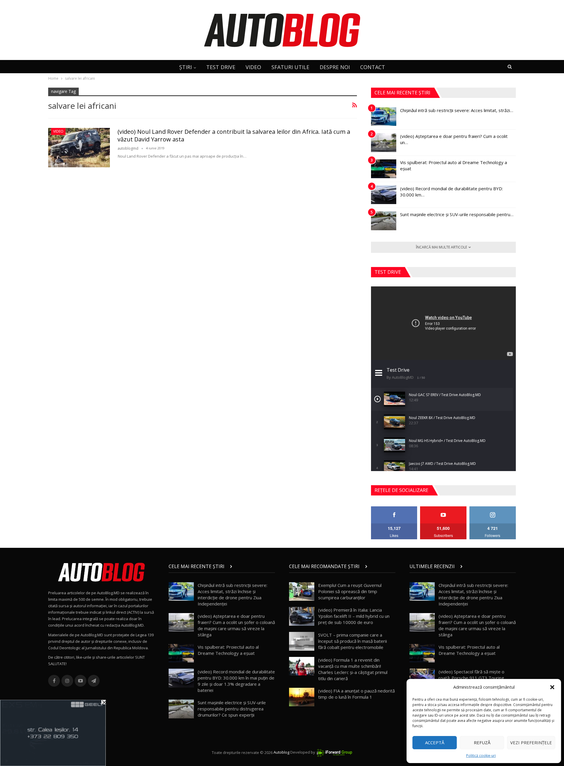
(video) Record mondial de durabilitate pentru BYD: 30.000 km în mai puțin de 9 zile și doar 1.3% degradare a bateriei (236, 681)
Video (58, 131)
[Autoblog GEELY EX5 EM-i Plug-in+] (53, 732)
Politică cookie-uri (481, 755)
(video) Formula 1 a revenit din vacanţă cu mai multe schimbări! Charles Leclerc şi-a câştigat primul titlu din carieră (352, 669)
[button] (552, 687)
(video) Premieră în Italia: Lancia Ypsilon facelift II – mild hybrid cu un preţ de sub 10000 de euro (354, 616)
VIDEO (253, 67)
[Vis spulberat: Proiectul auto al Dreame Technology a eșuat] (383, 168)
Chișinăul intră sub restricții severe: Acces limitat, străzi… (456, 110)
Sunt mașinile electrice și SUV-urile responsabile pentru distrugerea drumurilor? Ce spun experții (232, 709)
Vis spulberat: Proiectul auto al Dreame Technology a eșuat (228, 650)
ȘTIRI (185, 67)
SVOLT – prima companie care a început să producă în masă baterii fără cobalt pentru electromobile (352, 641)
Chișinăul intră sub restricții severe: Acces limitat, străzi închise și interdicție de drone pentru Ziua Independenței (232, 594)
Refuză (482, 742)
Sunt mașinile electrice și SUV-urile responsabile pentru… (456, 214)
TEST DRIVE (220, 67)
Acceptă (434, 742)
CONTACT (372, 67)
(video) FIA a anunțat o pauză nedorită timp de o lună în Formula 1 (356, 694)
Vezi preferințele (531, 742)
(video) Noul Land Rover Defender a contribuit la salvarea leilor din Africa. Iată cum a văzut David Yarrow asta (234, 135)
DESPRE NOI (335, 67)
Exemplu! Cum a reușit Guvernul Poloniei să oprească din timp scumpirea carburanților (350, 591)
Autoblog (281, 752)
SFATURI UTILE (290, 67)
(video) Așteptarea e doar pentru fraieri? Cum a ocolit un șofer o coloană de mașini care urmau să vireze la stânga (236, 625)
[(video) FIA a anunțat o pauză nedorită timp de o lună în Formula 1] (301, 697)
